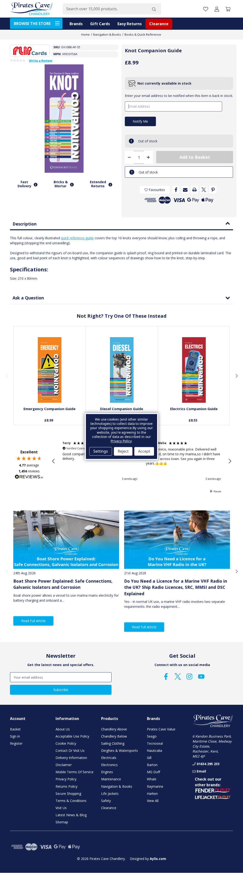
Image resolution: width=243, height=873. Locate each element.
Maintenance (111, 779)
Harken (152, 793)
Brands (76, 23)
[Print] (194, 190)
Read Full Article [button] (33, 621)
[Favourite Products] (206, 9)
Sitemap (62, 822)
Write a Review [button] (40, 61)
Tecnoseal (155, 743)
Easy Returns (129, 23)
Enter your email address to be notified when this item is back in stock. (179, 95)
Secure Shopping (68, 793)
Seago (152, 736)
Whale (151, 779)
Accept (144, 451)
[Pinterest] (213, 190)
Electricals (108, 757)
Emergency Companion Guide (49, 408)
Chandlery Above (114, 729)
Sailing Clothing (112, 743)
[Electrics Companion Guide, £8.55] (194, 370)
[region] (141, 461)
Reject (123, 451)
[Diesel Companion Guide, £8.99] (121, 370)
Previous (7, 376)
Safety (106, 800)
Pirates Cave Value (161, 729)
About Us (63, 729)
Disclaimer (64, 765)
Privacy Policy (66, 779)
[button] (53, 461)
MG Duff (153, 772)
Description (25, 224)
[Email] (185, 190)
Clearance (158, 23)
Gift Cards (100, 23)
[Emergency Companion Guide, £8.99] (49, 370)
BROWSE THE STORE (32, 23)
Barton (152, 765)
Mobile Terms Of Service (74, 772)
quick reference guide (77, 238)
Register (16, 743)
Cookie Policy (66, 743)
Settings (100, 451)
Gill (149, 757)
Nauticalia (154, 750)
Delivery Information (71, 757)
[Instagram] (189, 676)
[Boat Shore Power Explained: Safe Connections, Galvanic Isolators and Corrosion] (66, 539)
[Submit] (154, 8)
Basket (15, 729)
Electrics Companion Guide (194, 408)
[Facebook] (176, 190)
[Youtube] (201, 676)
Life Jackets (110, 793)
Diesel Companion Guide (121, 408)
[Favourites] (49, 391)
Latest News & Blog (71, 815)
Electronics (109, 765)
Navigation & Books (116, 786)
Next (236, 376)
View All (153, 800)
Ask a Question (28, 298)
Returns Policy (66, 786)
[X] (204, 190)
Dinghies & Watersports (119, 750)
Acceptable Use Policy (72, 736)
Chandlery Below (114, 736)
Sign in (15, 736)
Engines (107, 772)
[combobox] (105, 8)
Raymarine (155, 786)
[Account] (217, 9)
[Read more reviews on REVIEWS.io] (29, 477)
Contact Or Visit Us (70, 750)
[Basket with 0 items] (228, 9)
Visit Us (61, 808)
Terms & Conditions (71, 800)
